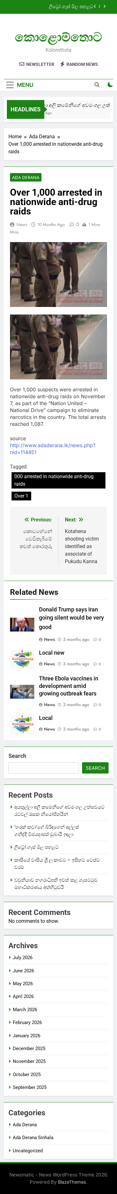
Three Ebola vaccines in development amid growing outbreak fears (68, 686)
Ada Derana (25, 177)
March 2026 (25, 1009)
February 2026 (27, 1022)
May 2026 (23, 983)
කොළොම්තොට (58, 37)
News (22, 224)
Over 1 (21, 496)
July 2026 (22, 957)
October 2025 (27, 1074)
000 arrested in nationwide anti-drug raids (54, 480)
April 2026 (23, 996)
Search (17, 756)
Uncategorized (28, 1151)
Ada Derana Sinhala (33, 1137)
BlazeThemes (72, 1182)
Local (46, 718)
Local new (51, 653)
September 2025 (29, 1087)
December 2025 (29, 1048)
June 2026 (23, 971)
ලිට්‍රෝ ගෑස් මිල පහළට (71, 6)
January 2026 (26, 1035)
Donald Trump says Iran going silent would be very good (71, 618)
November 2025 (29, 1061)
